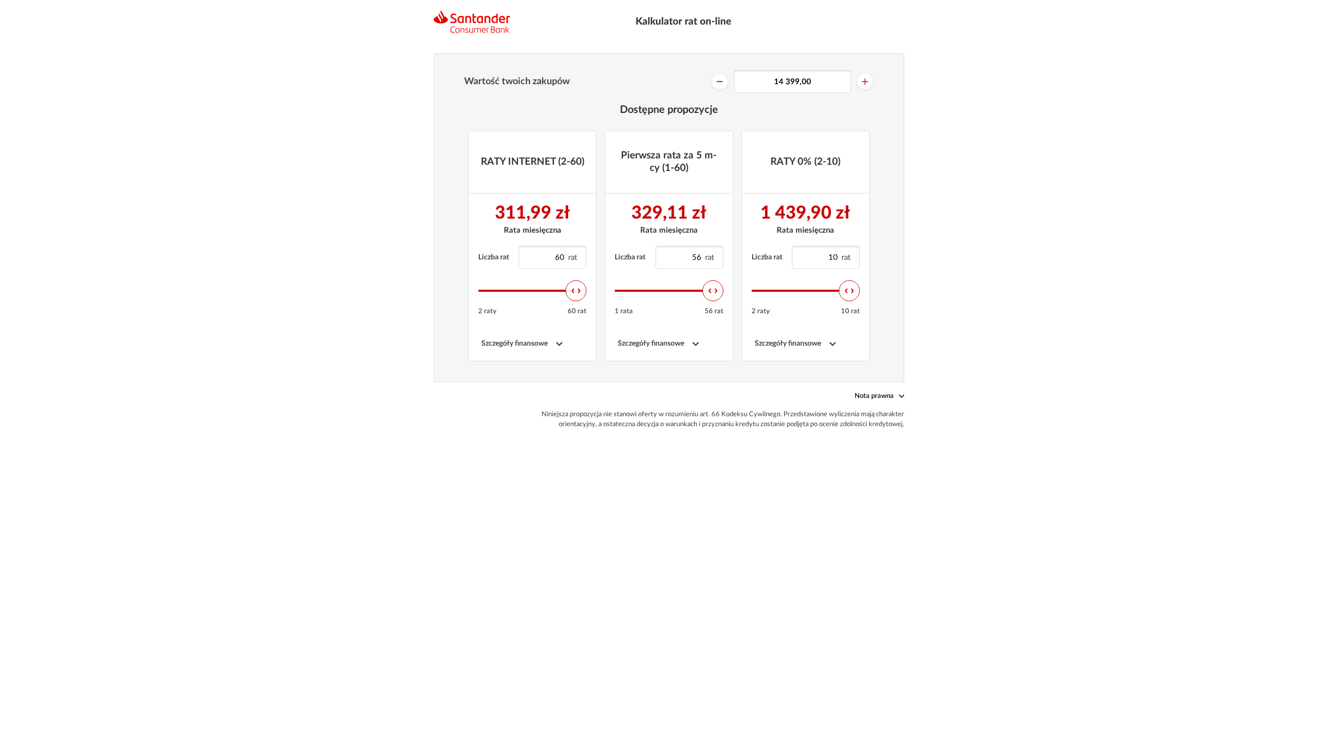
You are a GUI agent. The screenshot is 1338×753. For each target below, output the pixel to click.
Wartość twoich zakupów (517, 81)
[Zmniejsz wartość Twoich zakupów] (720, 81)
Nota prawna (874, 396)
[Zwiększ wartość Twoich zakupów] (865, 81)
